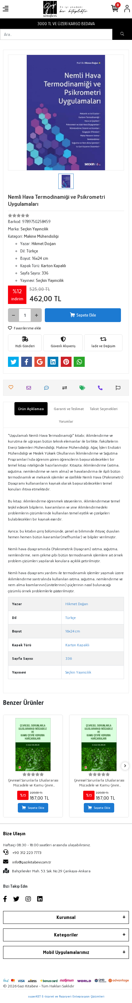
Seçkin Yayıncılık (78, 672)
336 (68, 658)
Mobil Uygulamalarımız (66, 952)
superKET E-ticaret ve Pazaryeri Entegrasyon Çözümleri (66, 996)
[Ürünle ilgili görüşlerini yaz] (48, 388)
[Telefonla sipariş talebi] (101, 388)
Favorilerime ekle (27, 328)
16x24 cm (72, 631)
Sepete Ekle (86, 315)
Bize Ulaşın (14, 833)
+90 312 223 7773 (26, 852)
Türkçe (70, 617)
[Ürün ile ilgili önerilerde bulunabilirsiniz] (119, 388)
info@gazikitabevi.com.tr (31, 862)
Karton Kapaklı (77, 645)
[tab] (31, 409)
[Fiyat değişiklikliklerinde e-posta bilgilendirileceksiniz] (84, 388)
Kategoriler (66, 935)
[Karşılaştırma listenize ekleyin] (66, 388)
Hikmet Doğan (76, 603)
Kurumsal (66, 917)
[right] (125, 766)
